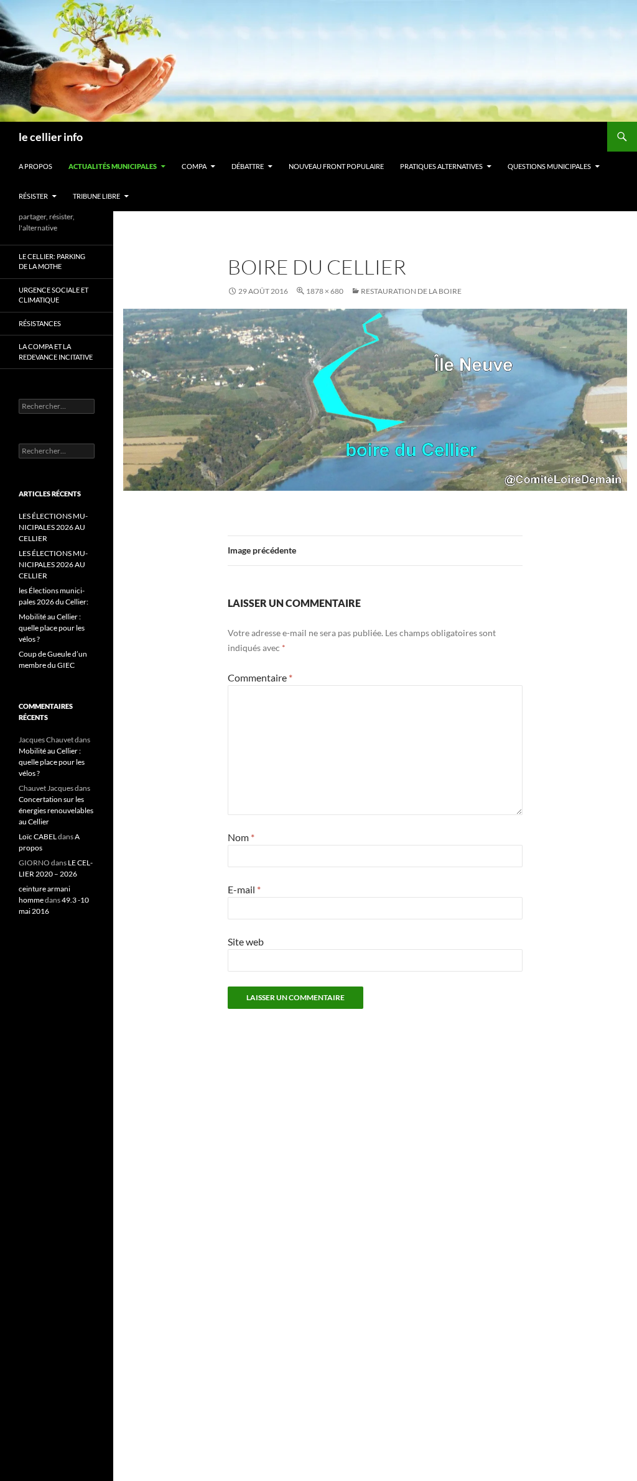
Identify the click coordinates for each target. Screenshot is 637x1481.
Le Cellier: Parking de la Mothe (52, 261)
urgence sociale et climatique (53, 295)
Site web (246, 941)
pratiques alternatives (441, 166)
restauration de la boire (411, 291)
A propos (35, 166)
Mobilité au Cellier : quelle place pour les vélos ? (52, 628)
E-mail (244, 889)
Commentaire (260, 677)
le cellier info (51, 137)
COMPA (194, 166)
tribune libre (96, 196)
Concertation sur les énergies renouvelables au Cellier (56, 810)
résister (33, 196)
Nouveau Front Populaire (336, 166)
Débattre (247, 166)
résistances (40, 323)
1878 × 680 (324, 291)
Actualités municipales (112, 166)
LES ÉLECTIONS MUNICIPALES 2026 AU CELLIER (53, 527)
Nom (241, 837)
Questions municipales (549, 166)
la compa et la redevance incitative (56, 351)
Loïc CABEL (38, 836)
